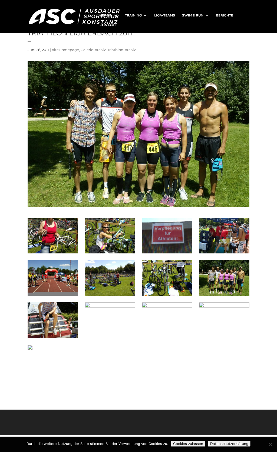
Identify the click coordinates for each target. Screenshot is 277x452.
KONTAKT (108, 25)
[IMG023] (53, 253)
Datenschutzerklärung (229, 443)
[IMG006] (53, 380)
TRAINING (133, 15)
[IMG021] (167, 253)
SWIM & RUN (192, 15)
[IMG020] (224, 253)
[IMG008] (224, 338)
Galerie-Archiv (93, 50)
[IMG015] (224, 295)
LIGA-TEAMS (164, 15)
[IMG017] (167, 295)
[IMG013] (53, 338)
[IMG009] (167, 338)
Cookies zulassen (188, 443)
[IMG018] (110, 295)
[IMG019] (53, 295)
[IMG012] (110, 338)
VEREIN (106, 15)
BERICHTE (224, 15)
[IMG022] (110, 253)
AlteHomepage (65, 50)
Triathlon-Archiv (121, 50)
